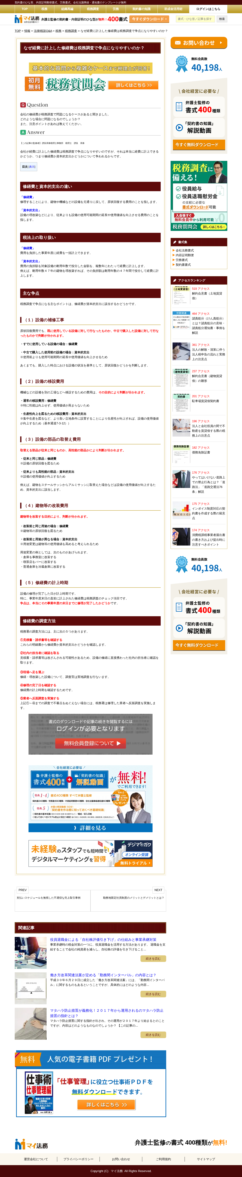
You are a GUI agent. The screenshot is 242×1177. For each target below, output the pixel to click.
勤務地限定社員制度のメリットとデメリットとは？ (133, 897)
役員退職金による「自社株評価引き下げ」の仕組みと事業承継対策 (103, 940)
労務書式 (182, 260)
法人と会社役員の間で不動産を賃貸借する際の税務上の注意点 (208, 430)
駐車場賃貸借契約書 (205, 401)
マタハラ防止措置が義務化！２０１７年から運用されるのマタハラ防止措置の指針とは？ (107, 1013)
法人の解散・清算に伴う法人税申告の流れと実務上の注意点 (208, 354)
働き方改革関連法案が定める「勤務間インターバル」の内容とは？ (103, 975)
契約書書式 (183, 264)
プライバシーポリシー (78, 1159)
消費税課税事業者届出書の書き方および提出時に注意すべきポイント (208, 539)
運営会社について (36, 1159)
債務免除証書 (201, 452)
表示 (32, 166)
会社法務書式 (185, 250)
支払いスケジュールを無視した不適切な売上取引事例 (48, 897)
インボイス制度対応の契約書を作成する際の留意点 (208, 513)
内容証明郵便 (185, 255)
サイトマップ (206, 1159)
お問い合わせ (121, 1159)
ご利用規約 (163, 1159)
